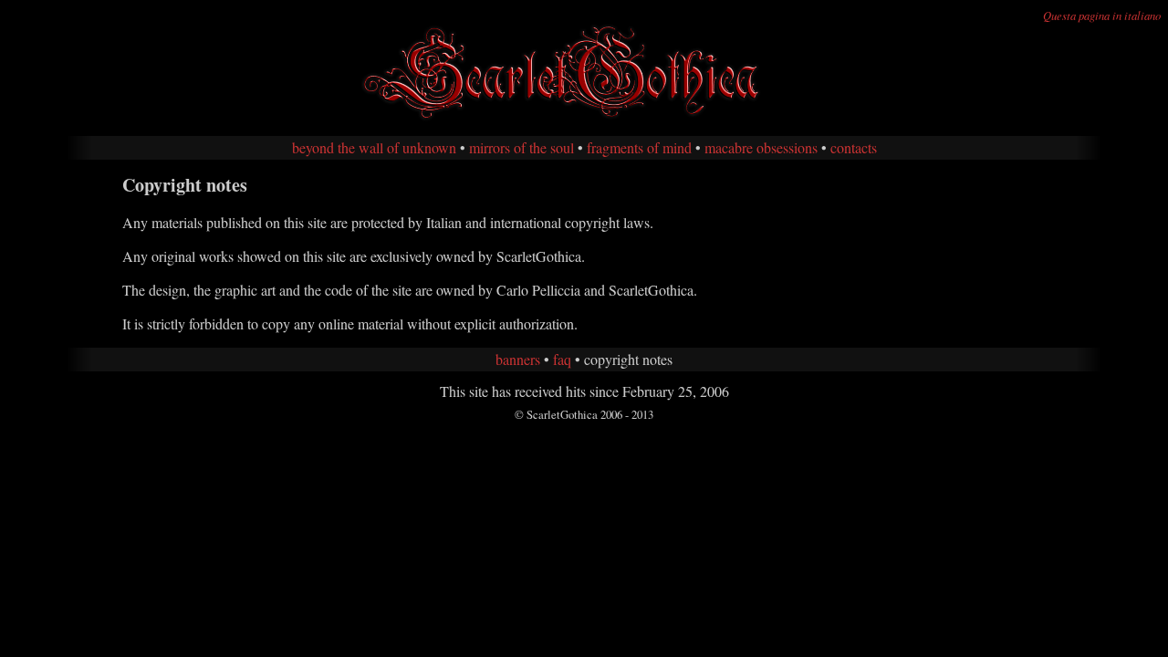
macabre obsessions (761, 147)
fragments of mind (639, 147)
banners (517, 359)
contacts (853, 147)
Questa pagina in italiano (1102, 15)
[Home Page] (584, 117)
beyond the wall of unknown (374, 147)
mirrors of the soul (521, 147)
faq (562, 359)
